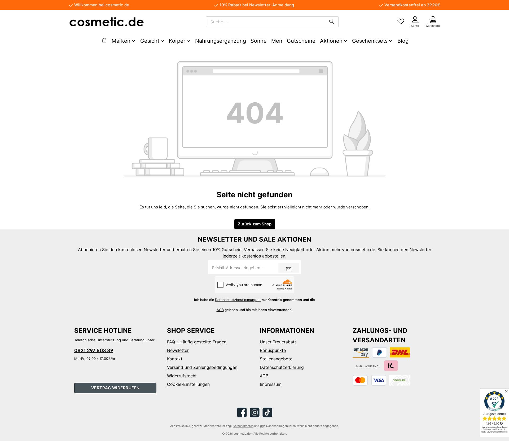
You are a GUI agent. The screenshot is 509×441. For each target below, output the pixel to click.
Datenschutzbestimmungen (238, 300)
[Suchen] (332, 21)
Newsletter (178, 350)
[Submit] (288, 268)
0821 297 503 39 (93, 350)
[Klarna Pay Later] (391, 365)
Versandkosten (243, 426)
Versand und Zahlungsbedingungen (202, 367)
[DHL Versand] (400, 352)
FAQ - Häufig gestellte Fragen (196, 341)
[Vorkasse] (399, 380)
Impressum (271, 384)
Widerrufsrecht (182, 375)
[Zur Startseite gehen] (106, 21)
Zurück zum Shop (254, 223)
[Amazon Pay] (361, 352)
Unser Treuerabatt (278, 341)
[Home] (104, 40)
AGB (220, 310)
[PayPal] (379, 352)
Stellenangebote (276, 358)
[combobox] (265, 21)
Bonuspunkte (273, 350)
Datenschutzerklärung (282, 367)
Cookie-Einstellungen (188, 384)
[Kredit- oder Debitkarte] (369, 380)
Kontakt (174, 358)
